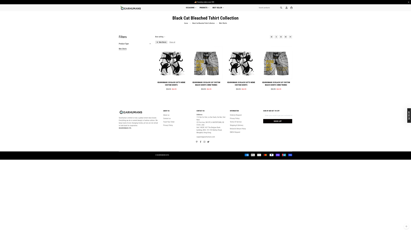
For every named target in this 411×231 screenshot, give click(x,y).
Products (203, 8)
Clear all (172, 42)
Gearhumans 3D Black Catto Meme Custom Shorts (171, 83)
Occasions (190, 8)
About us (166, 115)
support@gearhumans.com (206, 137)
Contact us (167, 118)
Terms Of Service (236, 122)
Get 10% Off (409, 115)
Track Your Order (169, 122)
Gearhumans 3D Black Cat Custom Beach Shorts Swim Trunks (206, 83)
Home (186, 23)
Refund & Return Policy (238, 129)
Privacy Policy (168, 125)
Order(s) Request (236, 115)
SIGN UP (278, 121)
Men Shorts (123, 49)
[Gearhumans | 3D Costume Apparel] (131, 7)
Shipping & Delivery (236, 125)
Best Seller (217, 8)
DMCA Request (235, 132)
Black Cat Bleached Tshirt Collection (203, 23)
